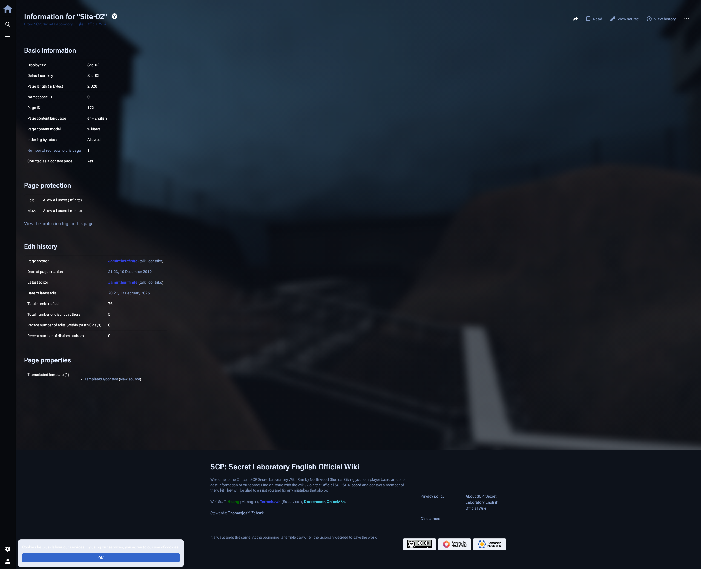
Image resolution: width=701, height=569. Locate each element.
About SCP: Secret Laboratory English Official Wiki (482, 502)
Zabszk (257, 513)
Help (114, 16)
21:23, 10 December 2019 (130, 271)
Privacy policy (432, 496)
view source (130, 379)
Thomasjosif (238, 513)
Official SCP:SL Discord (341, 485)
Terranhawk (270, 501)
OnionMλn (336, 501)
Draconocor (314, 501)
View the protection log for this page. (59, 223)
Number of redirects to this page (54, 150)
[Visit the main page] (7, 8)
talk (143, 261)
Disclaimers (431, 518)
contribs (155, 261)
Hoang (233, 501)
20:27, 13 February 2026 (129, 293)
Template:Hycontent (101, 379)
